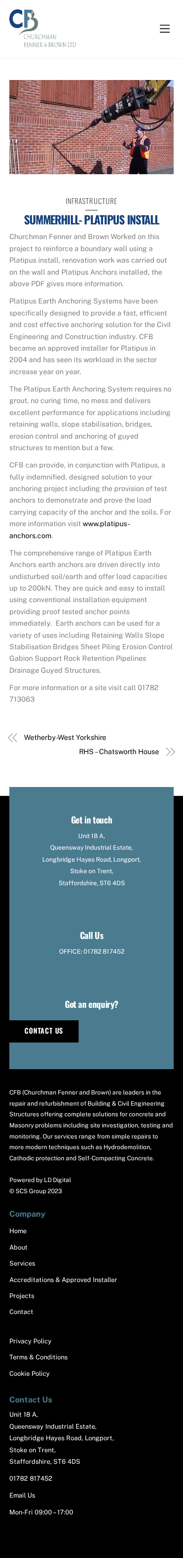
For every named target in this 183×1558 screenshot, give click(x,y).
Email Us (22, 1495)
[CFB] (42, 42)
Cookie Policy (29, 1373)
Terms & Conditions (38, 1357)
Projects (21, 1295)
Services (22, 1263)
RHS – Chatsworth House (119, 751)
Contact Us (43, 1030)
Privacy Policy (30, 1341)
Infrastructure (92, 201)
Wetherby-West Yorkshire (65, 737)
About (18, 1247)
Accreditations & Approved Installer (63, 1279)
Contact (21, 1311)
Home (18, 1230)
